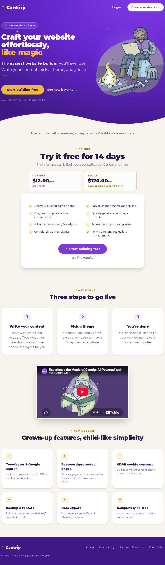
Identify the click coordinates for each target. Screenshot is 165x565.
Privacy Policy (107, 547)
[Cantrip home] (13, 7)
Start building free (22, 90)
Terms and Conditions (132, 547)
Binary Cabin (43, 555)
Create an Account (145, 7)
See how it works (62, 89)
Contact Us (155, 547)
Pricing (90, 547)
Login (116, 7)
